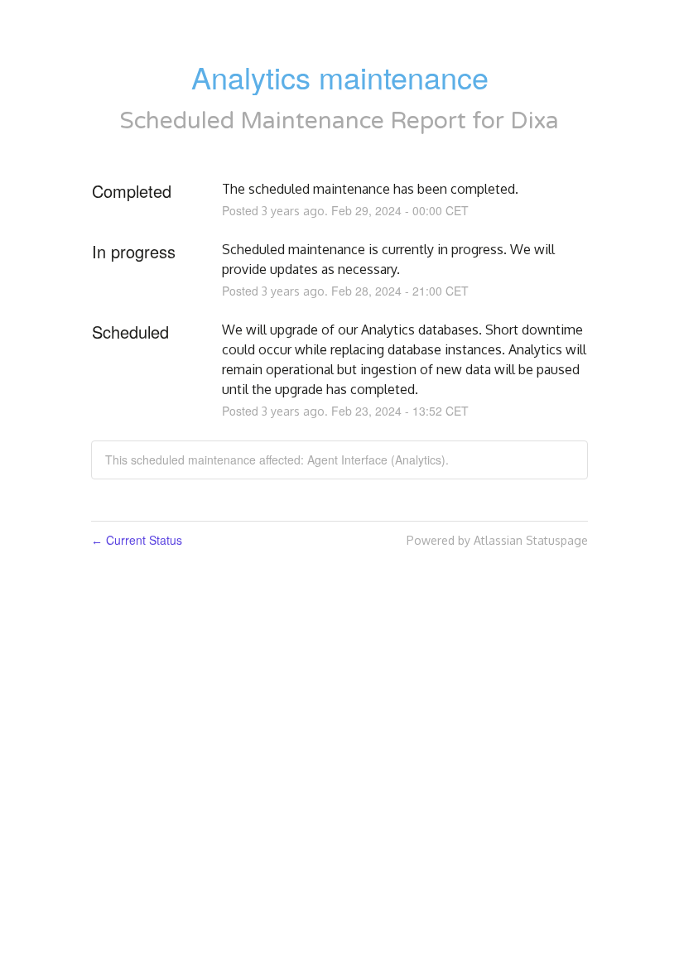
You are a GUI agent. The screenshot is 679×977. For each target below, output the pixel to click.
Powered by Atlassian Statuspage (497, 540)
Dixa (534, 121)
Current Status (136, 540)
